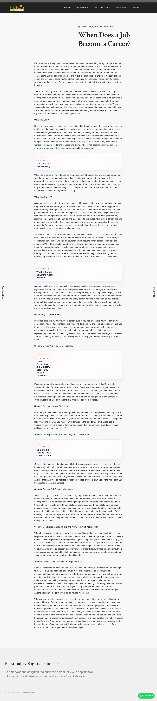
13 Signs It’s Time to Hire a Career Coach (43, 453)
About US (68, 7)
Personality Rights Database (32, 663)
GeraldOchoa (108, 27)
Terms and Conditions (102, 7)
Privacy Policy (82, 7)
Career (83, 27)
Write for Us (121, 7)
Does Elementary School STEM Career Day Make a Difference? (43, 368)
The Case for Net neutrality (43, 165)
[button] (146, 7)
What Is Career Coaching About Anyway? (44, 275)
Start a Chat (148, 696)
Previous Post (3, 293)
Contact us (135, 7)
